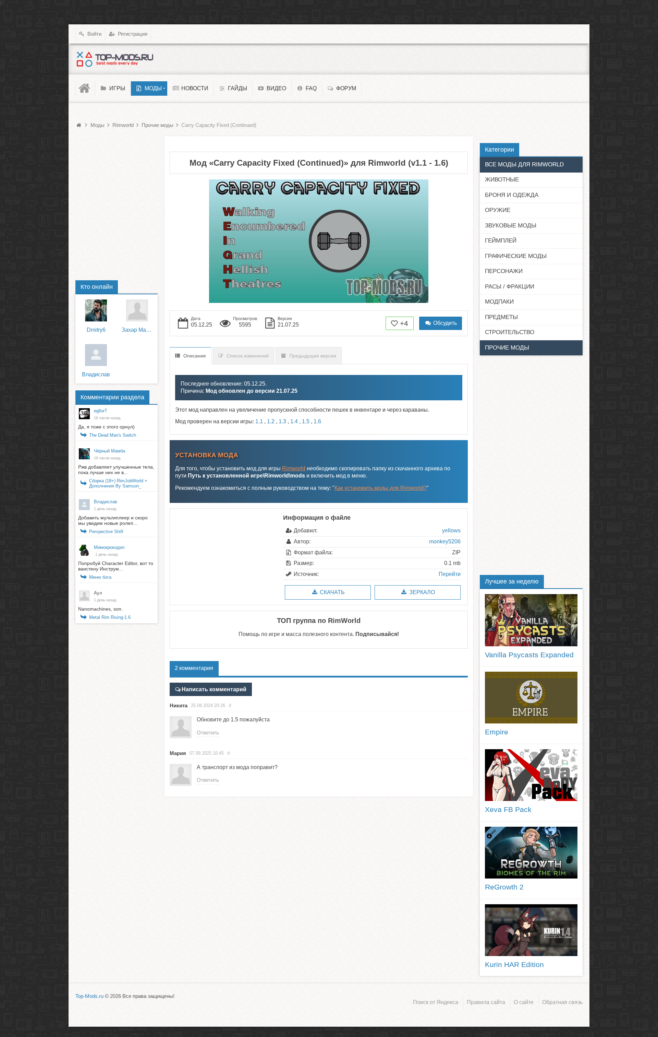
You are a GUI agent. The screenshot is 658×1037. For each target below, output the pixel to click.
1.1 (259, 421)
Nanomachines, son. (100, 609)
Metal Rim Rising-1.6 (110, 617)
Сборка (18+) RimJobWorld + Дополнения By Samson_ (118, 483)
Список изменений (248, 355)
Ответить (208, 732)
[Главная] (85, 88)
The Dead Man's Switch (112, 435)
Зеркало (421, 592)
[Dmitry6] (96, 310)
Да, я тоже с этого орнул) (106, 426)
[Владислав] (96, 355)
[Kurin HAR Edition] (531, 930)
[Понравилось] (394, 323)
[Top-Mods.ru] (114, 59)
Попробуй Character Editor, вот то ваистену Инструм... (115, 566)
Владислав (96, 374)
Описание (194, 355)
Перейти (450, 574)
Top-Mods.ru (89, 996)
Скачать (331, 592)
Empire (496, 732)
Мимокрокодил (109, 547)
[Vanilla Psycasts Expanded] (531, 620)
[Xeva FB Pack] (531, 775)
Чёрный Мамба (109, 450)
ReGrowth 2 (504, 887)
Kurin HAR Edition (514, 965)
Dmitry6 (96, 330)
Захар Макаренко (137, 330)
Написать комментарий (214, 689)
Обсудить (444, 323)
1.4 (294, 421)
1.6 (317, 421)
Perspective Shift (106, 531)
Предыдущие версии (312, 355)
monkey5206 (445, 541)
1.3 (282, 421)
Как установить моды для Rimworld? (380, 488)
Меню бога (100, 577)
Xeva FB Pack (508, 809)
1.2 (271, 421)
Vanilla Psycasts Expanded (529, 655)
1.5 (305, 421)
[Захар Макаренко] (137, 310)
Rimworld (293, 468)
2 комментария (194, 668)
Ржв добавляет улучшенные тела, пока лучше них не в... (116, 469)
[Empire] (531, 697)
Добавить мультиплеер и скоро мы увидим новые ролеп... (113, 520)
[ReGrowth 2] (531, 853)
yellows (451, 530)
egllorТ (100, 410)
